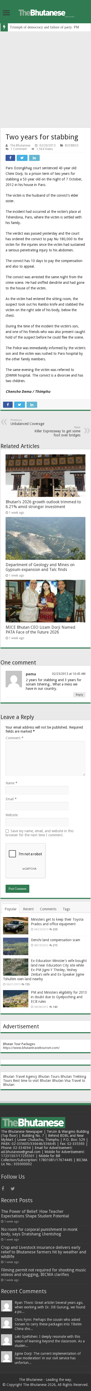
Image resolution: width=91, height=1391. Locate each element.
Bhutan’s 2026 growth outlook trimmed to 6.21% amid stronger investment (43, 504)
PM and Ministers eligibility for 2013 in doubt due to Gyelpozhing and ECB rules (59, 997)
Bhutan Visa (61, 1081)
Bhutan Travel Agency (20, 1076)
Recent (28, 909)
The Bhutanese (20, 145)
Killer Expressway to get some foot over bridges (57, 431)
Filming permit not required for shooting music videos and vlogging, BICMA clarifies (43, 1272)
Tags (66, 909)
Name (11, 783)
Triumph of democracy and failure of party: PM (44, 27)
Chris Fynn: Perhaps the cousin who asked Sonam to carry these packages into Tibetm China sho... (48, 1324)
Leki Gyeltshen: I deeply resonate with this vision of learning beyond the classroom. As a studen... (50, 1341)
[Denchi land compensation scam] (15, 946)
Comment (15, 738)
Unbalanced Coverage (27, 422)
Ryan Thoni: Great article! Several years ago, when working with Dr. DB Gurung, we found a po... (50, 1307)
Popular (11, 909)
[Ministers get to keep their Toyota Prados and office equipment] (15, 925)
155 (27, 984)
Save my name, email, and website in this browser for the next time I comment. (40, 833)
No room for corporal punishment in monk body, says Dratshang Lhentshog (39, 1231)
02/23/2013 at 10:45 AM (68, 674)
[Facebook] (6, 1189)
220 (55, 929)
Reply (79, 694)
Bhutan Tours (48, 1076)
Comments (48, 909)
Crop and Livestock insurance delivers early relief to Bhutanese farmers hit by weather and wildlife (43, 1252)
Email (11, 799)
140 (55, 1007)
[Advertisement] (45, 79)
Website (12, 815)
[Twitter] (15, 1189)
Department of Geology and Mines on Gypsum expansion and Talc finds (40, 567)
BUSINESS (72, 145)
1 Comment (19, 149)
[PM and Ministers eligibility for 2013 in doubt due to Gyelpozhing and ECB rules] (15, 998)
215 (55, 945)
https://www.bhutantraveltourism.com (30, 1048)
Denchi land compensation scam (55, 940)
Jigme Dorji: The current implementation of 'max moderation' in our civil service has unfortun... (48, 1358)
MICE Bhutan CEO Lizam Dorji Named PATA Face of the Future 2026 (40, 630)
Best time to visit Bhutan (32, 1081)
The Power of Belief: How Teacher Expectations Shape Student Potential (35, 1213)
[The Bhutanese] (45, 12)
